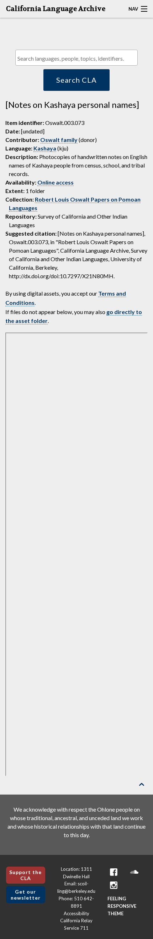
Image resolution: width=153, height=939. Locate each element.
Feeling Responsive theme (121, 906)
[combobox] (76, 58)
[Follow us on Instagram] (113, 885)
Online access (55, 182)
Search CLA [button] (76, 80)
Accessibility (76, 913)
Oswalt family (59, 139)
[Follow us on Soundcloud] (134, 872)
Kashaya (44, 148)
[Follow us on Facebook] (113, 872)
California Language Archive (55, 9)
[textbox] (78, 58)
